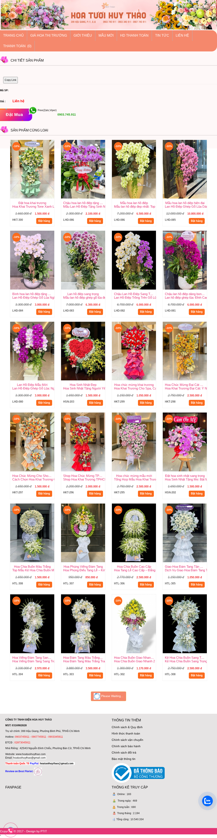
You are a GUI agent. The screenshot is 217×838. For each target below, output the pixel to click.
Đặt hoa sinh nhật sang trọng (185, 476)
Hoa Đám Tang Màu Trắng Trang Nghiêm (84, 657)
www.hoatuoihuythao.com (31, 754)
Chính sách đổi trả (124, 752)
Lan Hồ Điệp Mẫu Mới (32, 385)
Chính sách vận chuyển (127, 739)
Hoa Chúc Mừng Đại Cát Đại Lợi (186, 385)
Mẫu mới (106, 35)
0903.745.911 (66, 114)
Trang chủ (13, 35)
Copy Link (10, 80)
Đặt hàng (44, 220)
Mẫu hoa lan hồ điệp (134, 203)
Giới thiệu (83, 35)
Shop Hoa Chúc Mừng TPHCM (84, 476)
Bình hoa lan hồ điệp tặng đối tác (33, 294)
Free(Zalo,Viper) (47, 110)
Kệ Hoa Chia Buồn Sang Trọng (186, 657)
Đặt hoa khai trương (32, 203)
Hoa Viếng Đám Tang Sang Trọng (33, 657)
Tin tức (162, 35)
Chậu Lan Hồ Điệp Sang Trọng (135, 294)
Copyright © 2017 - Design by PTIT (23, 831)
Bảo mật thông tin (123, 759)
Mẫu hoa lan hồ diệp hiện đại (184, 203)
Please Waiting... (111, 696)
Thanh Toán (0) (17, 46)
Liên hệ (182, 35)
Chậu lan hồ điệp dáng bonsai (185, 294)
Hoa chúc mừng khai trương (134, 385)
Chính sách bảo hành (126, 746)
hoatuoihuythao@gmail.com (29, 757)
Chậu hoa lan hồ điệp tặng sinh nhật (84, 203)
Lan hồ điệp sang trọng (83, 294)
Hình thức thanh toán (126, 733)
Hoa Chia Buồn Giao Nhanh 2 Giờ (135, 657)
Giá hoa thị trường (48, 35)
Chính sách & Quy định (127, 727)
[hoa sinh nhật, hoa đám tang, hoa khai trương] (38, 771)
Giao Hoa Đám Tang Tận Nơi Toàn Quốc (186, 566)
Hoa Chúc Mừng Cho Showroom (33, 476)
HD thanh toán (134, 35)
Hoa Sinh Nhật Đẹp (83, 385)
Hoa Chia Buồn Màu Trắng (32, 566)
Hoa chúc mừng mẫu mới (134, 476)
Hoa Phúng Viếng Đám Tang (83, 566)
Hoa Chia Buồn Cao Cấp (134, 566)
